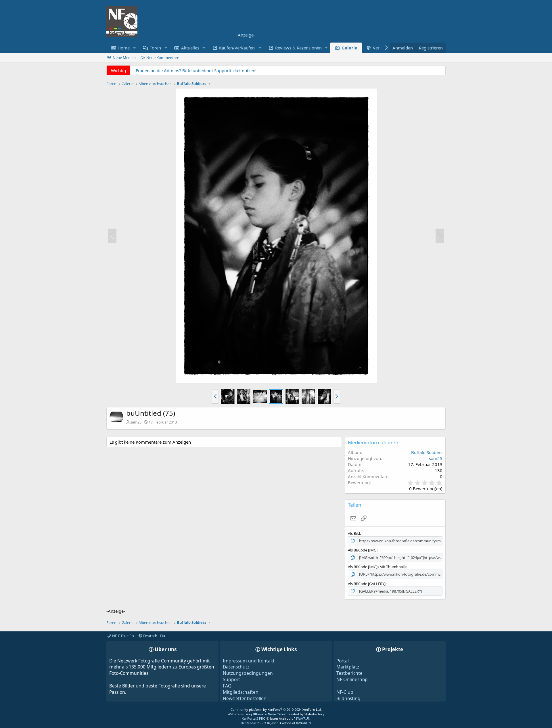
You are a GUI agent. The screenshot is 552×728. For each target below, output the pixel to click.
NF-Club (344, 692)
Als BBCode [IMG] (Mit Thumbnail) (377, 566)
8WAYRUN (303, 718)
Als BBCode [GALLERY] (367, 583)
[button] (134, 48)
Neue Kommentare (162, 57)
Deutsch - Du (153, 635)
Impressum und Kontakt (249, 661)
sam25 (135, 422)
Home (124, 48)
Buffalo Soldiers (426, 452)
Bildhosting (348, 698)
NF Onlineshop (352, 679)
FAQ (227, 686)
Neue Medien (124, 57)
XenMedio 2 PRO (253, 723)
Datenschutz (236, 667)
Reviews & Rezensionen (298, 48)
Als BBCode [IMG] (362, 550)
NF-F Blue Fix (122, 635)
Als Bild (354, 533)
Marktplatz (347, 667)
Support (231, 679)
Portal (342, 661)
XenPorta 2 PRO (254, 718)
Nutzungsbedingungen (248, 673)
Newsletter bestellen (245, 698)
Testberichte (349, 673)
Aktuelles (190, 48)
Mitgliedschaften (240, 692)
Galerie (349, 48)
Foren (155, 48)
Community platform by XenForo (276, 709)
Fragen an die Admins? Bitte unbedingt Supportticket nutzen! (196, 70)
